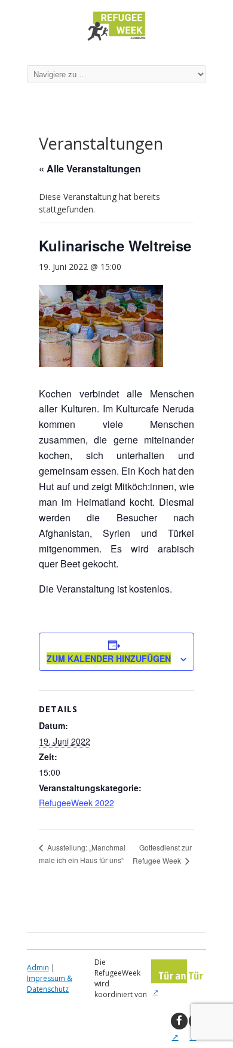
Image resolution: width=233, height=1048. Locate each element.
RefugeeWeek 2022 (76, 803)
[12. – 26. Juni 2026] (116, 40)
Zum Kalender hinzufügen (109, 658)
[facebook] (179, 1021)
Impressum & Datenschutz (49, 983)
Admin (38, 967)
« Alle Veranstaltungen (90, 168)
